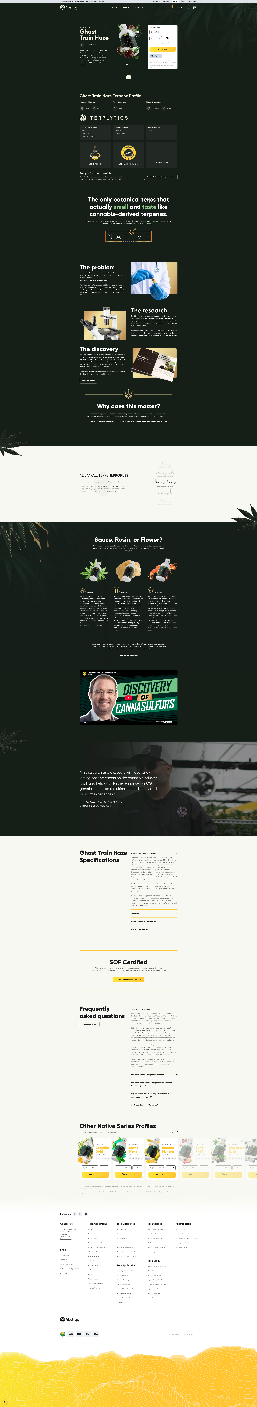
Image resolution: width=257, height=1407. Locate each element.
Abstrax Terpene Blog (155, 1275)
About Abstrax (152, 1271)
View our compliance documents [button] (128, 980)
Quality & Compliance (155, 1243)
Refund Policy (64, 1259)
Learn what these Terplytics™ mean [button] (160, 177)
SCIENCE (138, 8)
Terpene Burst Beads (123, 1298)
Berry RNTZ (199, 1150)
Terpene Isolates (93, 1279)
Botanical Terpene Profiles (125, 1243)
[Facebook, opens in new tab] (75, 1214)
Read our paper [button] (88, 381)
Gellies (90, 1270)
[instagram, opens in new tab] (80, 1214)
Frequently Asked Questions (157, 1284)
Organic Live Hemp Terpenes (97, 1247)
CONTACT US (192, 1)
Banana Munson (168, 1150)
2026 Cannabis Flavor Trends (157, 1266)
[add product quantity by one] (159, 38)
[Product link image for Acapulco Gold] (86, 1150)
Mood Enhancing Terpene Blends (127, 1252)
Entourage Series (93, 1256)
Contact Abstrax (65, 1239)
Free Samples (121, 1229)
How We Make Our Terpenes (157, 1229)
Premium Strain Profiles (95, 1243)
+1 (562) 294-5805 (66, 1231)
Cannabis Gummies (123, 1284)
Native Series (92, 1238)
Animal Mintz (134, 1150)
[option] (129, 41)
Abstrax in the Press (154, 1293)
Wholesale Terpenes (123, 1234)
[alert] (155, 38)
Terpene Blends (122, 1238)
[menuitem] (113, 7)
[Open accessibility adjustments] (4, 1402)
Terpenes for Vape (122, 1275)
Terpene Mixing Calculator (156, 1280)
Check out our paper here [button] (128, 656)
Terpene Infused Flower (124, 1293)
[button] (187, 8)
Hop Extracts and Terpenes (184, 1229)
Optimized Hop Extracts (183, 1234)
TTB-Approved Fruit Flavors (184, 1243)
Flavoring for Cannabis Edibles (126, 1256)
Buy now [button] (157, 56)
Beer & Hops (121, 1302)
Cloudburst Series (94, 1252)
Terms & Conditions (66, 1264)
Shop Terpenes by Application (126, 1271)
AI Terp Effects (92, 1261)
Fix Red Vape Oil (153, 1252)
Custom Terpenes (94, 1288)
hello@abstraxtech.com (68, 1229)
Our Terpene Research (155, 1238)
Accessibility (64, 1273)
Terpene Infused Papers (96, 1283)
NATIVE (85, 27)
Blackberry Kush (237, 1150)
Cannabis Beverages (123, 1280)
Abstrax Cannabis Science (156, 1247)
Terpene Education (154, 1289)
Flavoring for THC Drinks (95, 1265)
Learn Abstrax (152, 1298)
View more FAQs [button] (89, 1024)
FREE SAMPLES (157, 1)
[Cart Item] (194, 7)
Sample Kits (92, 1229)
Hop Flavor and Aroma (183, 1247)
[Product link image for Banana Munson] (152, 1150)
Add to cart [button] (97, 1175)
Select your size (154, 27)
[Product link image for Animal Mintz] (119, 1150)
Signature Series (93, 1234)
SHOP (113, 8)
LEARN (124, 8)
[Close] (229, 17)
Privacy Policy (64, 1255)
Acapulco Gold (102, 1150)
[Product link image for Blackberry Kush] (219, 1150)
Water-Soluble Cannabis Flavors (186, 1238)
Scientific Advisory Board (156, 1234)
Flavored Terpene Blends (125, 1247)
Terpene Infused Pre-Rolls (125, 1289)
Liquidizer (91, 1274)
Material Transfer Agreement (69, 1269)
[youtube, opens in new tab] (86, 1214)
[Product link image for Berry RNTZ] (186, 1150)
